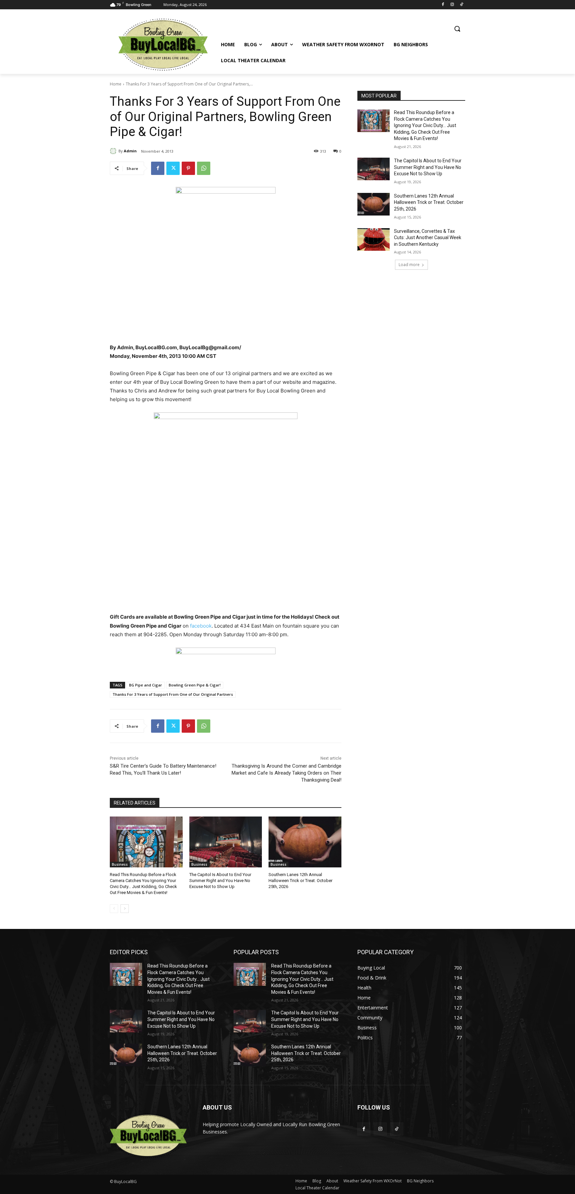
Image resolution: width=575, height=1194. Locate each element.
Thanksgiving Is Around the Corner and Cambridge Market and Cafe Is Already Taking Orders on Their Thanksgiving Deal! (286, 773)
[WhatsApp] (203, 168)
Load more (409, 264)
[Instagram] (452, 5)
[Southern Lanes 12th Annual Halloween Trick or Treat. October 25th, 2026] (305, 842)
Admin (130, 150)
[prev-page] (114, 908)
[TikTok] (461, 5)
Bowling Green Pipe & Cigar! (195, 684)
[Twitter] (173, 168)
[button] (457, 29)
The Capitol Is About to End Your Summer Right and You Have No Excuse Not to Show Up (220, 880)
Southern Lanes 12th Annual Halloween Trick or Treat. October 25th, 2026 (300, 880)
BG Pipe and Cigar (145, 684)
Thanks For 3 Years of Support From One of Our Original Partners (172, 694)
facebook (201, 626)
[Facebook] (443, 5)
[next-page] (124, 908)
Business (120, 864)
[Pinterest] (188, 168)
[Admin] (114, 151)
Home (115, 84)
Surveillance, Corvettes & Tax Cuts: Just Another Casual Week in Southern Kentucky (427, 237)
